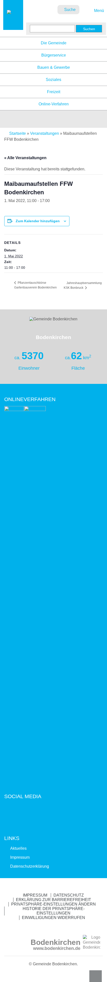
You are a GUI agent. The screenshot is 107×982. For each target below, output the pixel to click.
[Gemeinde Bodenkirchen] (13, 25)
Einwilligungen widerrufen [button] (53, 917)
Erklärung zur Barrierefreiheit (53, 900)
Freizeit (53, 92)
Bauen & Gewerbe (53, 67)
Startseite (17, 133)
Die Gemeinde (53, 43)
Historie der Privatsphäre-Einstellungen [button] (54, 911)
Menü (98, 10)
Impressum (20, 857)
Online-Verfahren (54, 104)
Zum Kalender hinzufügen (38, 221)
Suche (70, 9)
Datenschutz (69, 895)
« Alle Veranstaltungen (25, 158)
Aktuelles (18, 848)
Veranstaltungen (44, 133)
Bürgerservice (53, 55)
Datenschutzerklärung (29, 866)
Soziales (53, 79)
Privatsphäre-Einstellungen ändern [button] (53, 904)
